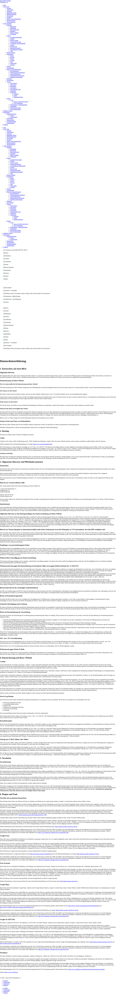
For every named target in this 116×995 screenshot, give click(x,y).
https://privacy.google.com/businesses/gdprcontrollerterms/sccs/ (17, 907)
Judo (11, 62)
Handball (12, 31)
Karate (12, 59)
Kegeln (9, 66)
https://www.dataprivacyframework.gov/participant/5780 (53, 832)
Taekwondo (13, 63)
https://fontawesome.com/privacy (69, 881)
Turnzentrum (13, 117)
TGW (11, 100)
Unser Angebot (7, 23)
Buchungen (6, 112)
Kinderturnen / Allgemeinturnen (18, 104)
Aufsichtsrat (10, 9)
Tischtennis (13, 34)
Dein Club (6, 6)
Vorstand (9, 11)
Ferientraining (10, 123)
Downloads (10, 16)
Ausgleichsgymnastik (16, 37)
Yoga (11, 51)
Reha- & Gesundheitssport (14, 69)
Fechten (12, 57)
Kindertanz (13, 86)
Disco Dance (13, 83)
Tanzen (9, 81)
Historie (9, 8)
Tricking (12, 65)
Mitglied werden (7, 111)
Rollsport (9, 78)
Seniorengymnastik (15, 48)
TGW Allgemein (18, 103)
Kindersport (10, 118)
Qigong (12, 45)
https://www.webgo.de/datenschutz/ (42, 444)
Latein (15, 95)
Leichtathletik (10, 68)
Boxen (12, 55)
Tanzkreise (13, 91)
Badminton (13, 26)
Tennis (12, 115)
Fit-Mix (12, 39)
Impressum (6, 984)
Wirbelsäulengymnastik (16, 49)
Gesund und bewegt (15, 42)
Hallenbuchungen (11, 114)
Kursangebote (10, 120)
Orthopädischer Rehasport (17, 75)
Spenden (9, 17)
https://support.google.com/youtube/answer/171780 (32, 815)
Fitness (9, 36)
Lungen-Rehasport (15, 74)
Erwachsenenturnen (15, 109)
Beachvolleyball (14, 29)
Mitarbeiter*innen (11, 13)
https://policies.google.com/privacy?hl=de (66, 826)
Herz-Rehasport (14, 71)
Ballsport (9, 25)
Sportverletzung (11, 22)
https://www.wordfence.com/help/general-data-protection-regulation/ (86, 969)
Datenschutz (6, 982)
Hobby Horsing (11, 52)
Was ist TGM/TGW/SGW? (21, 101)
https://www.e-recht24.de (11, 972)
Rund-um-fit (13, 46)
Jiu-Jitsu (12, 60)
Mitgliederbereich (11, 14)
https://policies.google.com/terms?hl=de (10, 943)
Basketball (13, 28)
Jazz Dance (13, 85)
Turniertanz (13, 92)
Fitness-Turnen (14, 40)
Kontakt (5, 124)
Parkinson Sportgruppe (16, 77)
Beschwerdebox (11, 20)
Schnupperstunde (11, 121)
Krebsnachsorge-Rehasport (17, 72)
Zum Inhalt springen (5, 0)
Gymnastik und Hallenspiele (17, 43)
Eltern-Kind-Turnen (15, 108)
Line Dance (13, 88)
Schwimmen (10, 80)
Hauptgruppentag (18, 97)
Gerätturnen (13, 106)
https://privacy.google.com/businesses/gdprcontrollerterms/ (83, 905)
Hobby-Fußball (14, 32)
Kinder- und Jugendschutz (14, 19)
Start (4, 5)
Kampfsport (10, 54)
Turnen (9, 98)
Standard (16, 94)
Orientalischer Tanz (15, 89)
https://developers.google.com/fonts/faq (40, 854)
